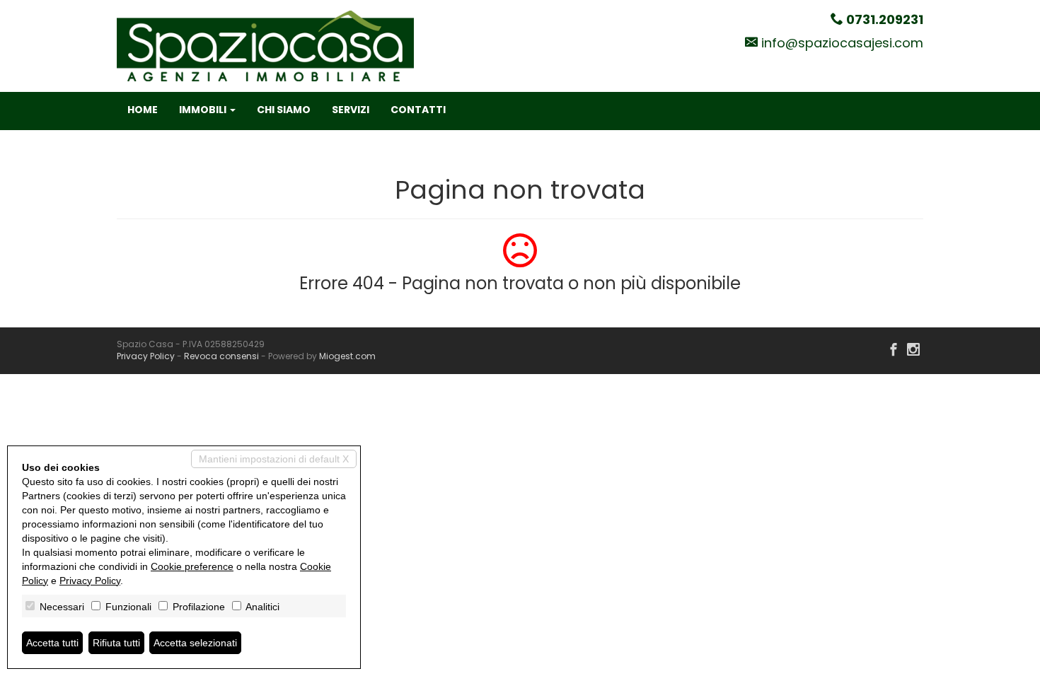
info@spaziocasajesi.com (842, 43)
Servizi (350, 110)
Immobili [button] (204, 110)
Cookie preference (192, 566)
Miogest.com (347, 356)
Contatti (418, 110)
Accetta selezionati (195, 642)
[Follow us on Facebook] (893, 350)
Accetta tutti (52, 642)
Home (142, 110)
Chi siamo (284, 110)
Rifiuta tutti (116, 642)
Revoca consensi (221, 356)
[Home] (265, 45)
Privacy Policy (146, 356)
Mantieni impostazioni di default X (274, 459)
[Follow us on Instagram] (913, 350)
